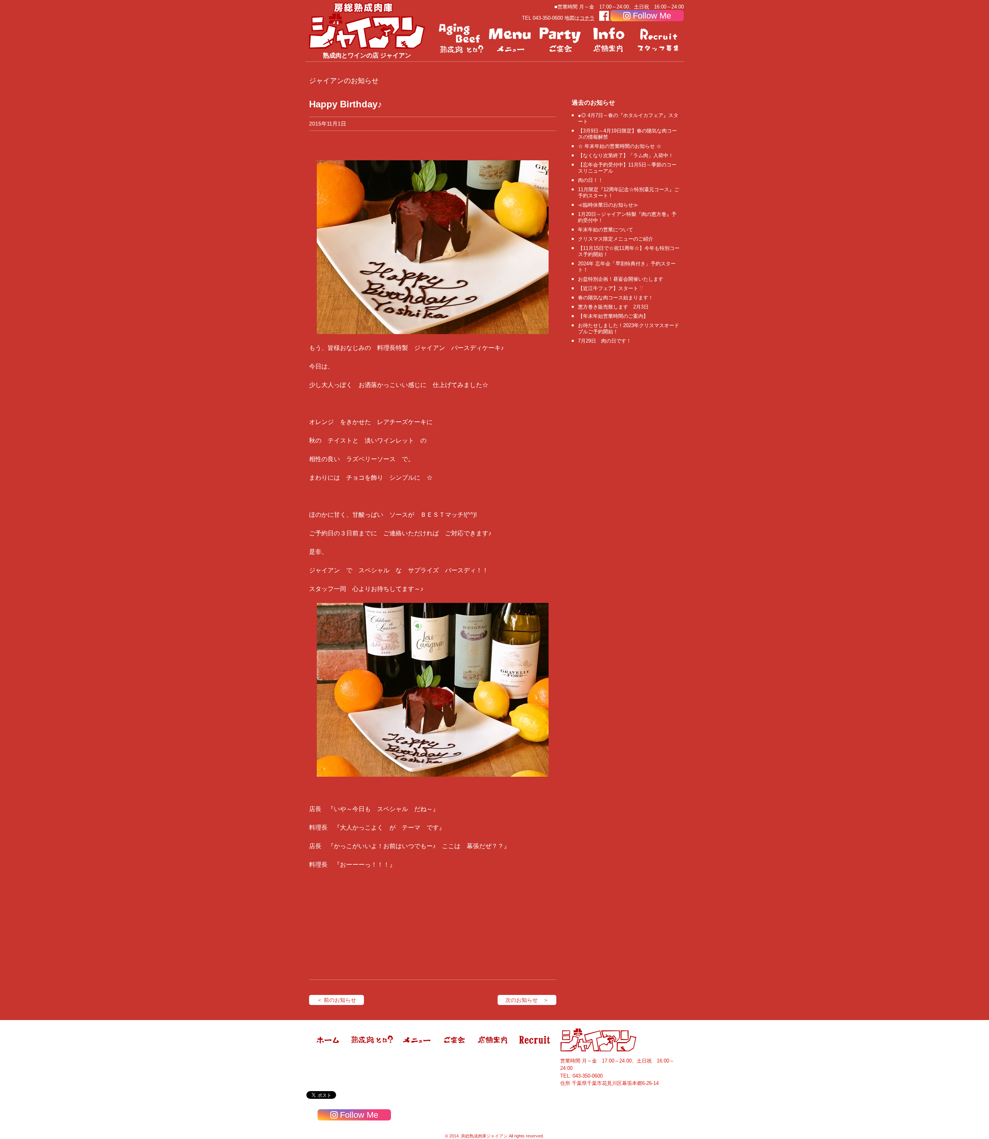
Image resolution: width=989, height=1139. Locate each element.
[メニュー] (510, 38)
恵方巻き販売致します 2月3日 (613, 307)
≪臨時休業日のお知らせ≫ (608, 205)
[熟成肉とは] (461, 38)
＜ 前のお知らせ (336, 1000)
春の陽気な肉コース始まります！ (615, 297)
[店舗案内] (609, 38)
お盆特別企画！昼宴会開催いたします (620, 279)
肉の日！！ (590, 180)
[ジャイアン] (367, 25)
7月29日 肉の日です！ (604, 341)
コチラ (587, 18)
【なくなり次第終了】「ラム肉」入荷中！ (625, 155)
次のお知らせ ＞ (527, 1000)
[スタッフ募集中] (659, 38)
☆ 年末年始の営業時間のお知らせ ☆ (619, 146)
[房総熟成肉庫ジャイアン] (328, 1050)
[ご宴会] (560, 38)
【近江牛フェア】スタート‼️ (611, 288)
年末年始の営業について (605, 230)
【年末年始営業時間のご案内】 (613, 316)
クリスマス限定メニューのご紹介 (615, 239)
